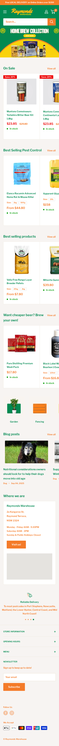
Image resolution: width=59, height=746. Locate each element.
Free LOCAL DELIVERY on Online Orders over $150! (29, 2)
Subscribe (14, 686)
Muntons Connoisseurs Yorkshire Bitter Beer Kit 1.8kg (20, 115)
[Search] (52, 22)
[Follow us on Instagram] (12, 713)
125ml (52, 373)
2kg (15, 202)
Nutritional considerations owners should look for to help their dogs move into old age (24, 474)
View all (51, 68)
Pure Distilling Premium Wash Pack (20, 365)
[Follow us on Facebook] (5, 713)
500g (22, 202)
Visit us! (16, 544)
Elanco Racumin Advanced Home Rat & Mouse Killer (21, 195)
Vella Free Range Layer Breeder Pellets (19, 281)
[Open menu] (5, 11)
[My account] (46, 12)
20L (52, 199)
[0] (53, 12)
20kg (16, 289)
